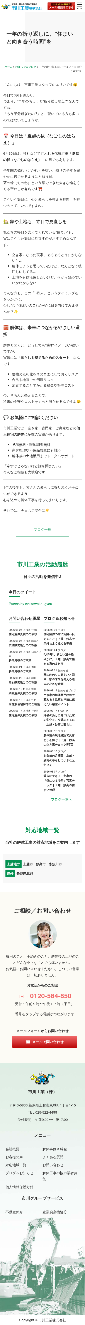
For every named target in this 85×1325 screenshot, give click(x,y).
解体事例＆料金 (54, 1148)
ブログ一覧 (42, 529)
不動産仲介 (14, 1211)
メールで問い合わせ (48, 1041)
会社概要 (12, 1148)
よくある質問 (52, 1156)
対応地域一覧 (15, 1164)
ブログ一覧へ (61, 799)
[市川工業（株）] (21, 6)
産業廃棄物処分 (54, 1211)
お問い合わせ (52, 1164)
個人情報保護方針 (19, 1186)
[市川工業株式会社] (42, 1081)
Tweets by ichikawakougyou (30, 603)
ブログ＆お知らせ (19, 1172)
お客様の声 (14, 1156)
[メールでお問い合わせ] (61, 6)
